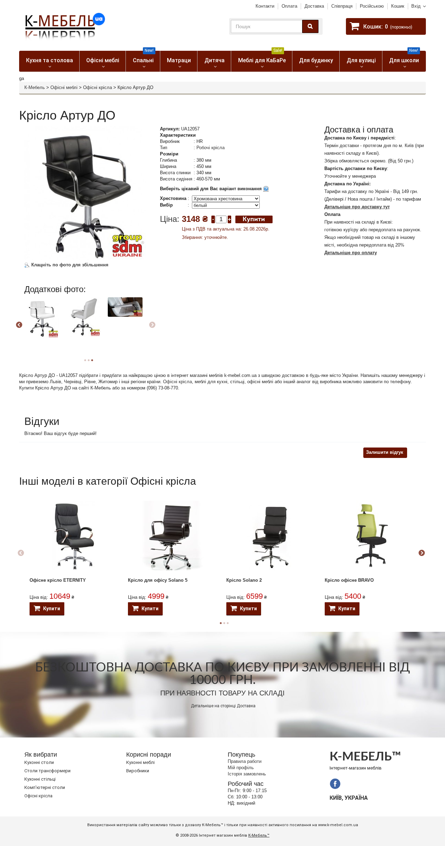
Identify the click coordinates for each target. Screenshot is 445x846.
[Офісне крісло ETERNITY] (73, 535)
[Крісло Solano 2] (270, 535)
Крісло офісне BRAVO (349, 580)
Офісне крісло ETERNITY (58, 580)
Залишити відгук (384, 452)
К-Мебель (34, 87)
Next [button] (152, 325)
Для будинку (316, 60)
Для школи (404, 57)
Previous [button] (19, 325)
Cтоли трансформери (47, 770)
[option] (44, 324)
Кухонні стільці (40, 779)
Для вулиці (361, 60)
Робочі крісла (210, 147)
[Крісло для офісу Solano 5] (172, 535)
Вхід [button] (416, 6)
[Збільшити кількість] (229, 218)
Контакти (265, 6)
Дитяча (214, 60)
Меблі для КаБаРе (262, 57)
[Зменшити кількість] (213, 218)
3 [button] (92, 360)
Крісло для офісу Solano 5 (157, 580)
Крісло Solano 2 (244, 580)
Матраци (179, 60)
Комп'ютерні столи (44, 787)
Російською (372, 6)
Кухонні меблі (140, 762)
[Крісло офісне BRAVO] (369, 535)
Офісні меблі (102, 60)
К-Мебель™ (258, 835)
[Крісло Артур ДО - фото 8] (83, 317)
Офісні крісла (97, 87)
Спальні (143, 57)
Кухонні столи (39, 762)
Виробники (137, 770)
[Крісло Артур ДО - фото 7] (41, 317)
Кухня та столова (49, 60)
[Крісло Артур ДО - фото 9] (125, 307)
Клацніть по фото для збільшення (69, 264)
